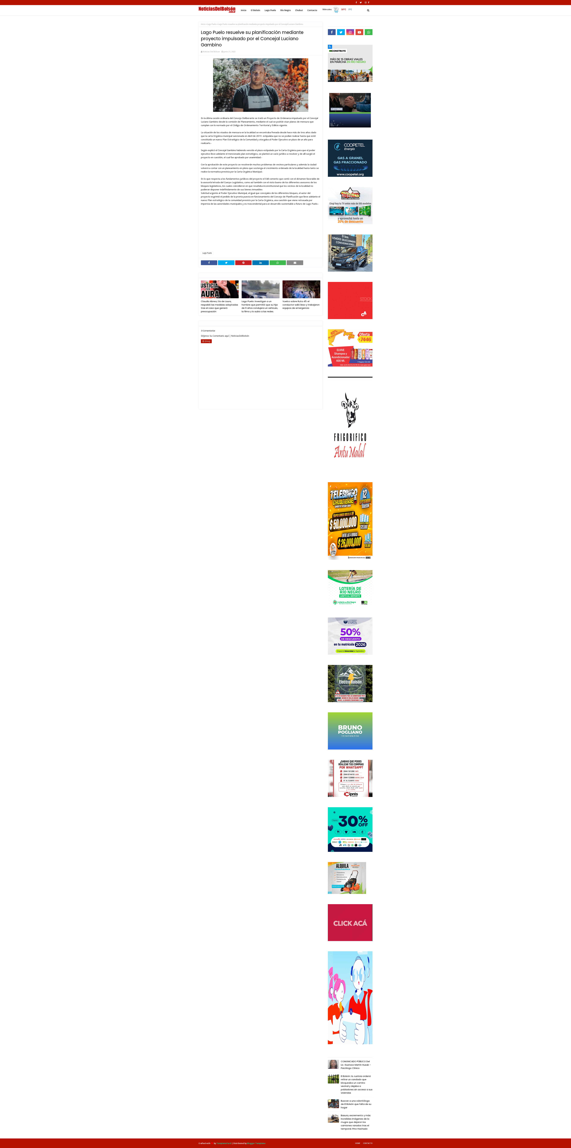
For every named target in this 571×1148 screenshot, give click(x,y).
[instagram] (365, 2)
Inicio (203, 24)
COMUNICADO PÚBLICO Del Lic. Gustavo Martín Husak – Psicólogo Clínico (356, 1065)
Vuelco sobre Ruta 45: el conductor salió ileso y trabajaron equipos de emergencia (301, 305)
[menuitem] (337, 9)
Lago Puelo (211, 24)
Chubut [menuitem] (299, 10)
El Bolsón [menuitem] (255, 10)
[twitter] (361, 2)
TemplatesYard (224, 1143)
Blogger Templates (256, 1143)
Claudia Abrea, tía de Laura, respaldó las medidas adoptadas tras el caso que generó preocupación (219, 306)
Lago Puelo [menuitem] (270, 10)
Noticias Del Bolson (211, 51)
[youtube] (359, 32)
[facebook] (356, 2)
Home (357, 1143)
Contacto (367, 1143)
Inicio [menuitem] (243, 10)
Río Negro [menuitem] (285, 10)
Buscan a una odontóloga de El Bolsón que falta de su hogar (356, 1104)
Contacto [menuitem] (312, 10)
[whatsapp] (368, 32)
